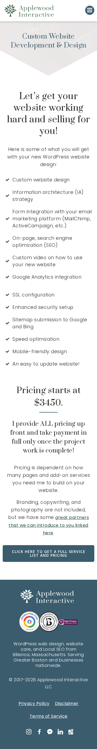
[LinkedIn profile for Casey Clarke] (59, 732)
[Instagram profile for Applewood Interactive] (28, 732)
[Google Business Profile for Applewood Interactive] (70, 732)
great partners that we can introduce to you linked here (49, 525)
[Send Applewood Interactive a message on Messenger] (49, 732)
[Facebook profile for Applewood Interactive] (38, 732)
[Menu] (89, 10)
